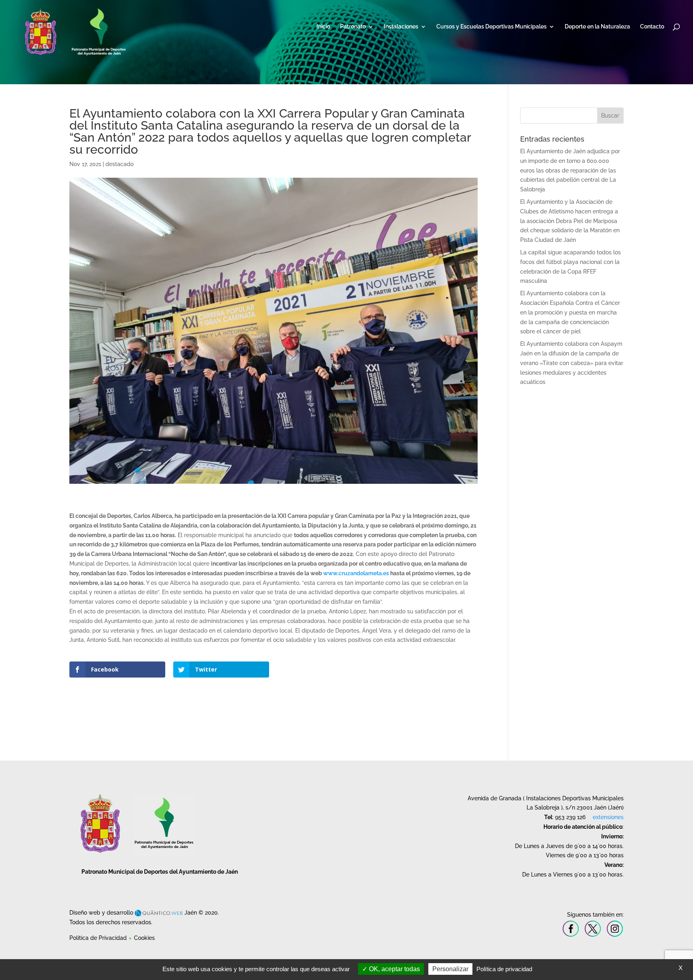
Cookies (144, 938)
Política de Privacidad (98, 938)
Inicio (323, 27)
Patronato (353, 27)
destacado (119, 164)
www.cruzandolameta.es (356, 573)
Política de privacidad (504, 969)
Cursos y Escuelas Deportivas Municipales (491, 27)
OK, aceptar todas (393, 969)
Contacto (652, 27)
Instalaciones (401, 27)
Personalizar (450, 969)
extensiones (608, 817)
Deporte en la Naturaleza (597, 27)
